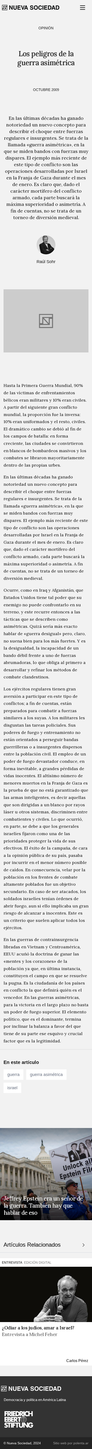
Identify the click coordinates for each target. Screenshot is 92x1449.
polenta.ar (80, 1443)
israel (12, 1087)
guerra (13, 1074)
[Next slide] (83, 1245)
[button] (83, 7)
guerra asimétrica (46, 1074)
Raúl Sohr (46, 261)
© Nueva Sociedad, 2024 (22, 1443)
